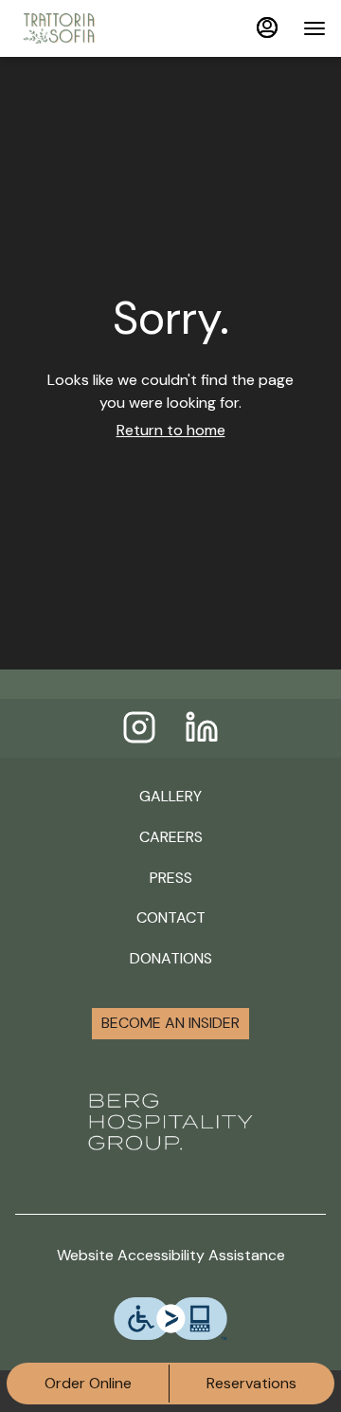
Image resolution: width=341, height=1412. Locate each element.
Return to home (171, 430)
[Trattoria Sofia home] (100, 28)
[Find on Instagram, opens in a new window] (139, 732)
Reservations (251, 1383)
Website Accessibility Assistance (171, 1255)
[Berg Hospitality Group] (170, 1120)
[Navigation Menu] (314, 28)
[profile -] (267, 27)
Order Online (88, 1383)
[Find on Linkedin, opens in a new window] (202, 732)
